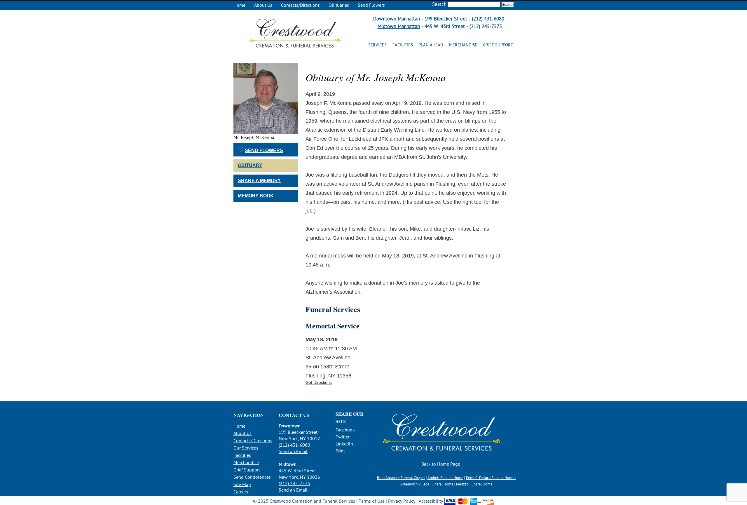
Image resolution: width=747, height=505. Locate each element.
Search (439, 4)
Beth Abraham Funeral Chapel (401, 478)
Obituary (250, 165)
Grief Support (498, 45)
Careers (240, 491)
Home (239, 5)
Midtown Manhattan (399, 26)
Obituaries (339, 5)
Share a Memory (259, 180)
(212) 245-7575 (294, 483)
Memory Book (256, 195)
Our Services (245, 448)
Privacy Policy (401, 501)
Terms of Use (372, 501)
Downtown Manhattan (396, 19)
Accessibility (431, 501)
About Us (263, 5)
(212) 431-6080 (294, 445)
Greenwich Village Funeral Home (426, 484)
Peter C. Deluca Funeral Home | (491, 478)
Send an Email (293, 451)
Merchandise (463, 45)
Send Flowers (371, 5)
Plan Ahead (430, 45)
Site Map (242, 484)
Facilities (402, 45)
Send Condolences (252, 477)
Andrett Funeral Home (445, 478)
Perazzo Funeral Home (474, 484)
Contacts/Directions (300, 5)
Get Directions (319, 382)
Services (377, 45)
